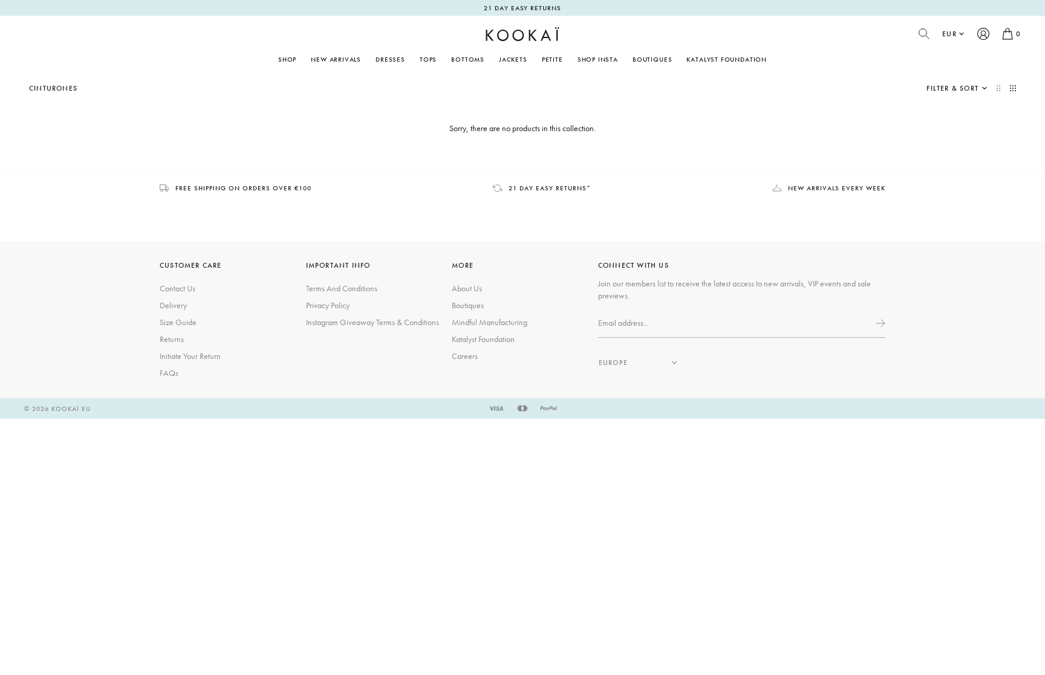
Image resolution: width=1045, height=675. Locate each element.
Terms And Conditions (341, 288)
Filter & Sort (952, 88)
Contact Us (177, 288)
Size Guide (178, 322)
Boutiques (652, 59)
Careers (465, 355)
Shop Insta (598, 59)
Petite (552, 59)
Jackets (513, 59)
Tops (428, 59)
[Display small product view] (1013, 88)
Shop (287, 59)
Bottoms (467, 59)
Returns (172, 339)
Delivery (173, 305)
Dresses (390, 59)
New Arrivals (336, 59)
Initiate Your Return (190, 355)
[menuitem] (336, 59)
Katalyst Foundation (726, 59)
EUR (949, 34)
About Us (467, 288)
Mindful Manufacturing (489, 322)
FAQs (169, 372)
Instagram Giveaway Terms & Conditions (372, 322)
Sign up (879, 323)
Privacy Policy (328, 305)
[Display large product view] (999, 88)
